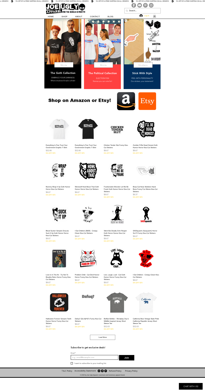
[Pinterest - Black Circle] (105, 370)
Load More (103, 337)
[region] (62, 53)
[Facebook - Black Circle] (102, 370)
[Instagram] (151, 5)
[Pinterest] (145, 5)
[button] (64, 16)
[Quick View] (59, 129)
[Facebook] (133, 5)
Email (73, 353)
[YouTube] (139, 5)
